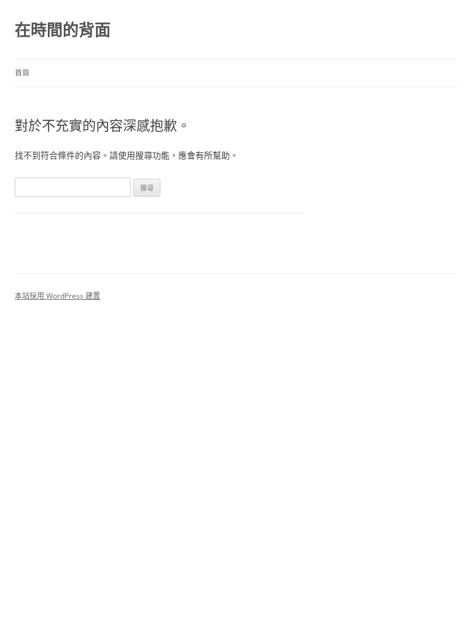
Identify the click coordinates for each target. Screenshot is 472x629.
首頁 (22, 73)
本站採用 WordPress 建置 (57, 296)
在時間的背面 (63, 29)
